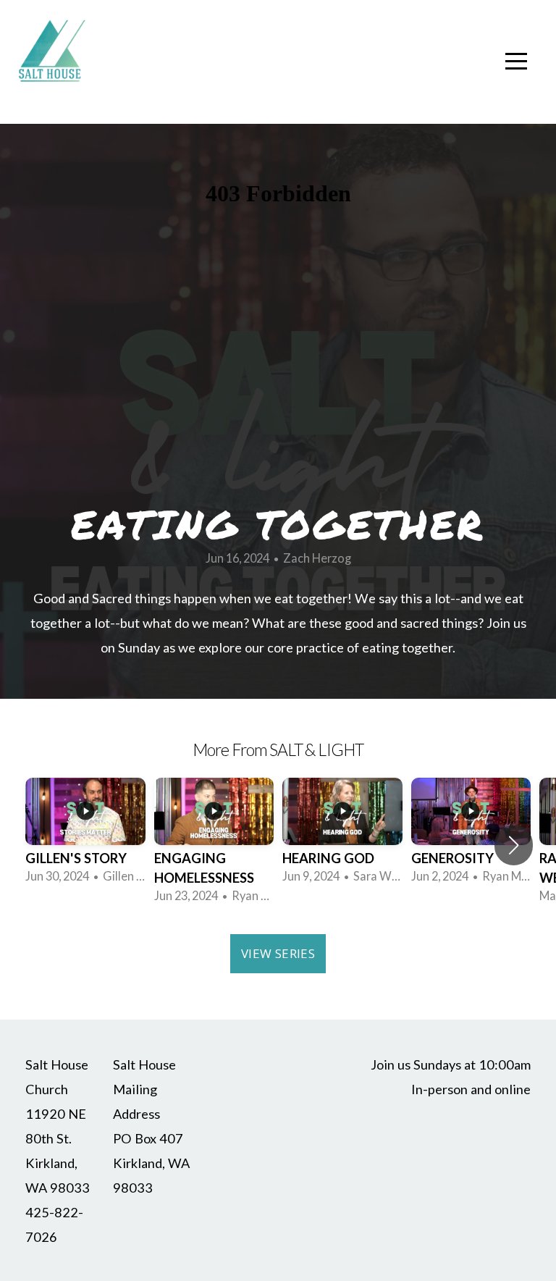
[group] (85, 835)
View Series (278, 953)
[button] (513, 845)
